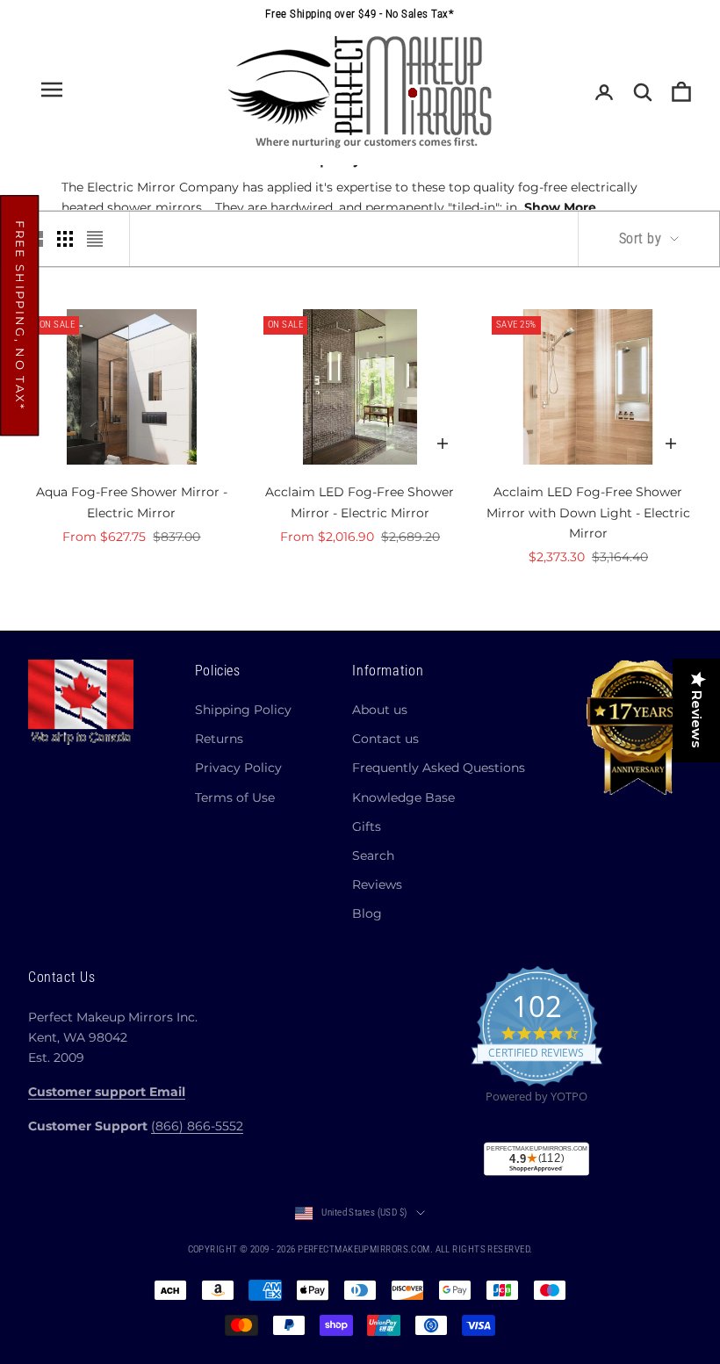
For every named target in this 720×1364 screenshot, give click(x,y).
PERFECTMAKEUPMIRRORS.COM (364, 1249)
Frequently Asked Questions (438, 768)
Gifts (366, 826)
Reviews (377, 884)
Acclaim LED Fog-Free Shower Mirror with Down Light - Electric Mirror (588, 512)
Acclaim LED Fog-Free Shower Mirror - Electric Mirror (359, 502)
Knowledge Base (403, 797)
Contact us (385, 739)
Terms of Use (235, 797)
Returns (219, 739)
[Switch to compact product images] (95, 239)
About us (379, 710)
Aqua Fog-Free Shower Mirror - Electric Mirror (131, 502)
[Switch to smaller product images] (65, 239)
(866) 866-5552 (197, 1126)
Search (373, 855)
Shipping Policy (243, 710)
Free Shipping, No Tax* (20, 315)
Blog (367, 913)
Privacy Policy (238, 768)
